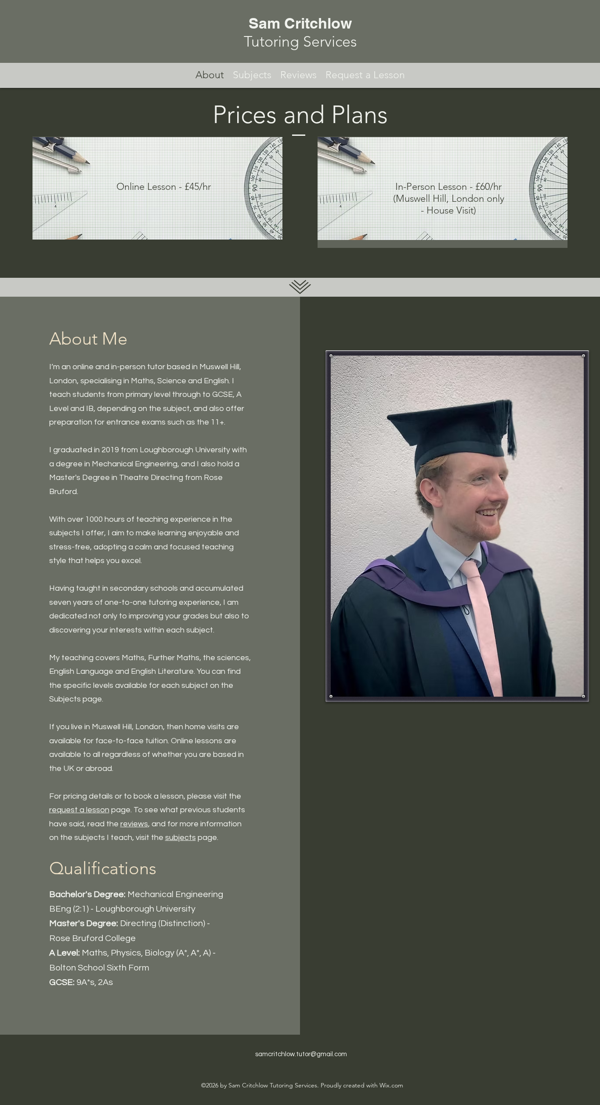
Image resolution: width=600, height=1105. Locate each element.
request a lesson (79, 810)
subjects (180, 837)
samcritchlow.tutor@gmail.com (301, 1054)
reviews (134, 824)
